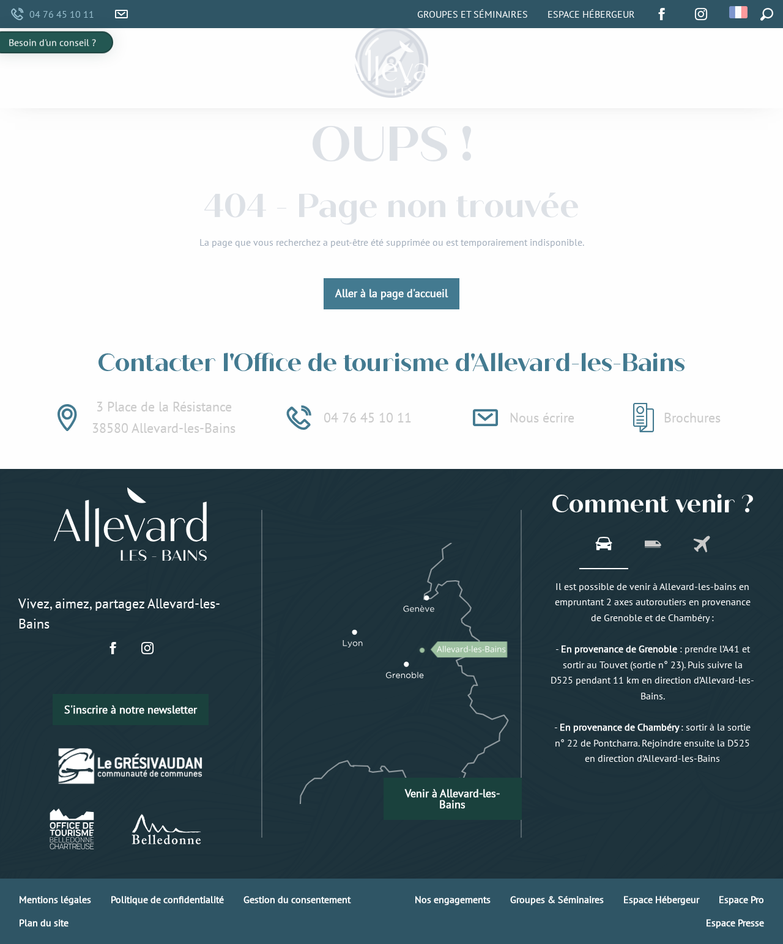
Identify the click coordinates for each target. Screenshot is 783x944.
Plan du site (44, 922)
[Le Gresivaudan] (130, 766)
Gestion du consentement (297, 899)
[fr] (739, 12)
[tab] (603, 545)
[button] (739, 12)
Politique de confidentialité (167, 899)
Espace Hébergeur (591, 14)
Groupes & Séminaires (557, 899)
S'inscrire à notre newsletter (130, 709)
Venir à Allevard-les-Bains (452, 798)
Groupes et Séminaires (472, 14)
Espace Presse (735, 922)
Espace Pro (741, 899)
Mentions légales (55, 899)
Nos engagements (453, 899)
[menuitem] (185, 68)
